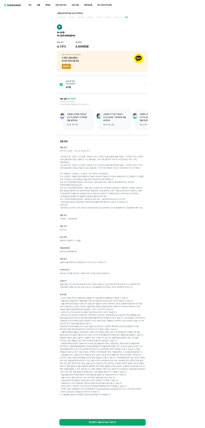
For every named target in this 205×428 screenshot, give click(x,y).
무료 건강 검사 (61, 5)
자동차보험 (88, 5)
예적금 (47, 5)
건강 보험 (75, 5)
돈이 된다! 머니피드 (104, 5)
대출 (38, 5)
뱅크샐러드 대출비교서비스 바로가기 (102, 422)
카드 (30, 5)
